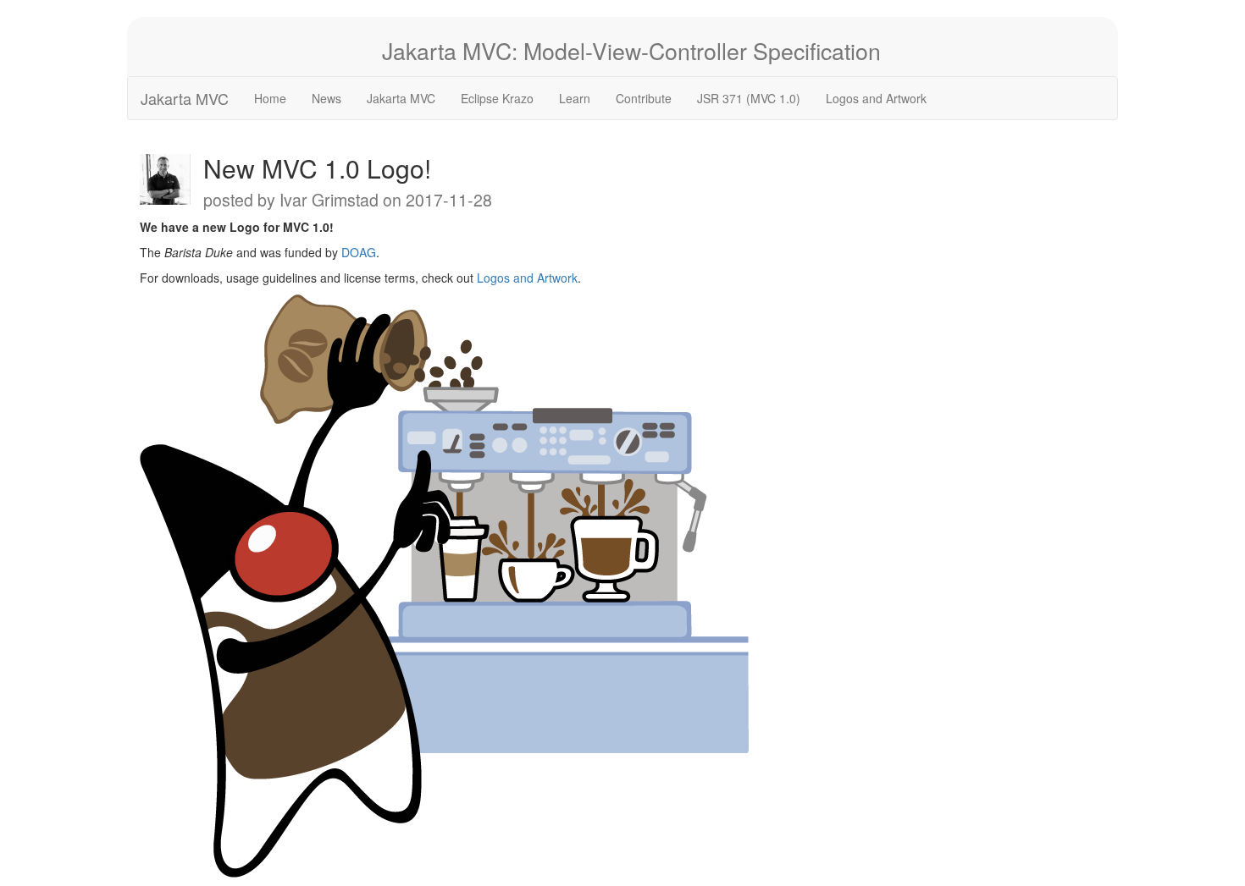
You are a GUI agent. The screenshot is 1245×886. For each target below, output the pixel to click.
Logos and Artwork (876, 98)
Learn (574, 98)
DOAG (358, 252)
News (326, 98)
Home (270, 98)
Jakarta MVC (185, 98)
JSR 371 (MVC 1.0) (748, 98)
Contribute (644, 98)
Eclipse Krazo (497, 98)
